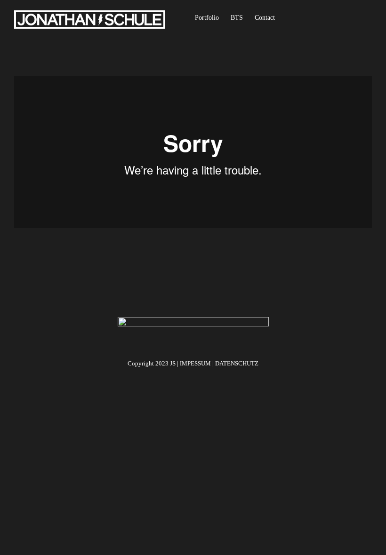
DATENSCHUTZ (236, 363)
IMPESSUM (195, 363)
